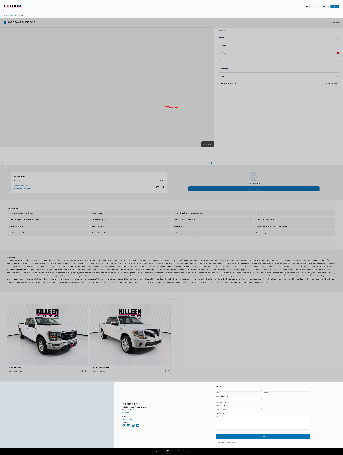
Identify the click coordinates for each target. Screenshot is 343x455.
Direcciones (126, 413)
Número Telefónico (222, 406)
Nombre (219, 386)
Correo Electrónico (223, 396)
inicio (5, 15)
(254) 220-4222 (313, 6)
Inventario (11, 15)
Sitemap (184, 451)
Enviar (263, 436)
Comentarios (220, 413)
